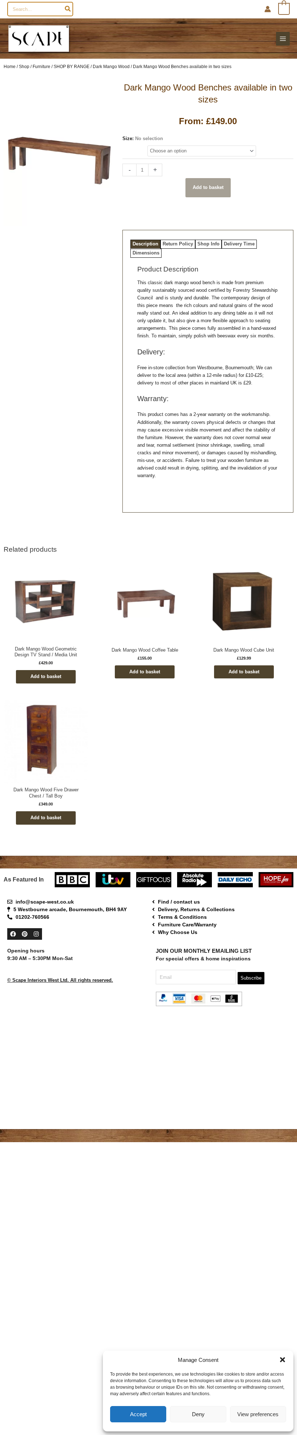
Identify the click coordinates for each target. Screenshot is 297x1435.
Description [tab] (145, 244)
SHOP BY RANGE (71, 66)
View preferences (258, 1414)
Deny (198, 1414)
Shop (24, 66)
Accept (138, 1414)
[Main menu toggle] (283, 39)
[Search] (68, 9)
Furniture (41, 66)
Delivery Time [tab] (239, 244)
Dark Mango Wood (111, 66)
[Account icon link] (267, 9)
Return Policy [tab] (178, 244)
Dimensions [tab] (146, 253)
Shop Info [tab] (208, 244)
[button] (282, 1359)
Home (10, 66)
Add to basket (208, 187)
